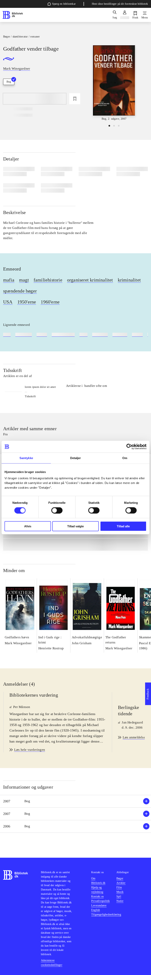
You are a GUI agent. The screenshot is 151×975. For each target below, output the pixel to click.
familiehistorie (48, 279)
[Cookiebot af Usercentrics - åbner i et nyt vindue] (129, 447)
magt (24, 279)
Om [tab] (124, 458)
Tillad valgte (75, 526)
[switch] (57, 510)
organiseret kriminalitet (90, 279)
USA (8, 301)
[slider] (114, 83)
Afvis (27, 526)
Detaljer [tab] (75, 458)
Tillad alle (123, 526)
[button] (75, 801)
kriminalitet (129, 279)
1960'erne (50, 301)
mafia (8, 279)
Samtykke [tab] (26, 458)
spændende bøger (20, 290)
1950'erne (26, 301)
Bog (8, 81)
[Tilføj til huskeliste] (74, 98)
